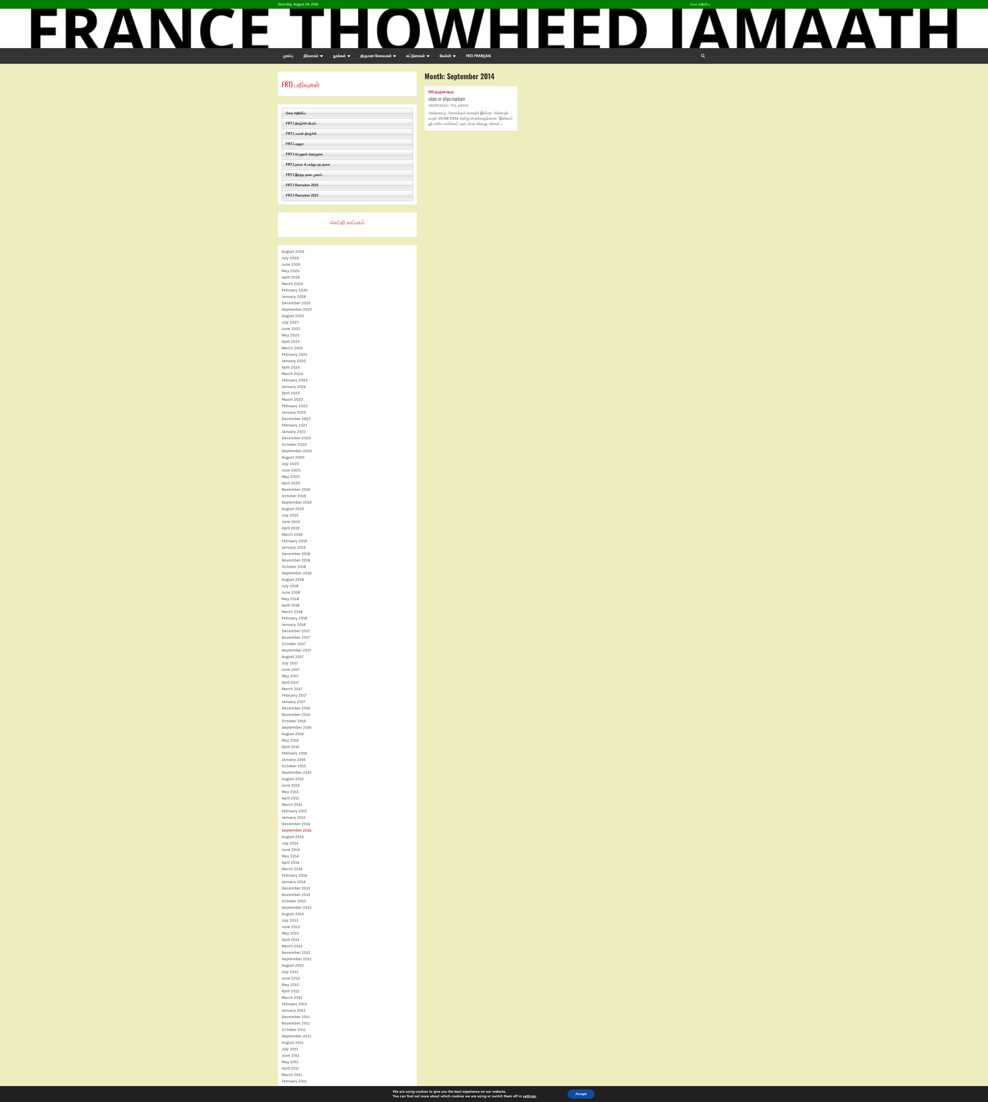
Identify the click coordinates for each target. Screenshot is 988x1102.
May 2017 (290, 676)
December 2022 (296, 418)
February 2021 (294, 425)
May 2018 (290, 599)
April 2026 (291, 277)
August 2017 (292, 656)
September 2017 (296, 650)
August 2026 (293, 251)
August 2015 (293, 779)
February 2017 (294, 695)
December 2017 (296, 631)
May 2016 (290, 740)
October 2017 (294, 644)
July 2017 (290, 663)
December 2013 (296, 888)
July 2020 (290, 463)
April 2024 (291, 367)
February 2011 (294, 1081)
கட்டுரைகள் (415, 56)
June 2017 (290, 669)
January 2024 (294, 386)
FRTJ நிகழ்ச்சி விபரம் (441, 92)
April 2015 (290, 798)
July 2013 (290, 920)
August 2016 (293, 734)
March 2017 (292, 689)
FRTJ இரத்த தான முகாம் (304, 175)
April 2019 (290, 528)
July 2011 (290, 1049)
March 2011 (292, 1074)
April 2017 (290, 682)
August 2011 (292, 1042)
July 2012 (290, 972)
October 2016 (294, 721)
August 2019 (293, 508)
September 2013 (296, 907)
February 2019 (294, 541)
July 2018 (290, 586)
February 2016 (294, 753)
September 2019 (297, 502)
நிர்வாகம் (311, 56)
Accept (581, 1093)
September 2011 (296, 1036)
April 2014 (290, 862)
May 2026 (290, 271)
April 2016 (290, 746)
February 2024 (294, 380)
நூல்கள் (339, 56)
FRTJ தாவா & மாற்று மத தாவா (308, 164)
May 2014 (290, 856)
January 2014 (293, 881)
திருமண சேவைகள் (376, 56)
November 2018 (296, 560)
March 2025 (292, 348)
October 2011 (294, 1029)
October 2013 (294, 901)
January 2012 (294, 1010)
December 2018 (296, 554)
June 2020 (291, 470)
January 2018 (294, 624)
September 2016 (297, 727)
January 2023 (294, 412)
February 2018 (294, 618)
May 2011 (290, 1062)
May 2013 (290, 933)
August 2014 (293, 836)
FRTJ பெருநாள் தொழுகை (304, 154)
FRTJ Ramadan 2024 (302, 185)
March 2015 (292, 804)
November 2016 (296, 714)
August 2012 (293, 965)
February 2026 (295, 290)
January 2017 (293, 701)
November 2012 (296, 952)
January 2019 (294, 547)
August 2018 (293, 579)
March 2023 (292, 399)
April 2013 (290, 939)
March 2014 (292, 869)
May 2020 (290, 476)
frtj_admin (460, 105)
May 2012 (290, 984)
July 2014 (290, 843)
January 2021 (294, 431)
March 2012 (292, 997)
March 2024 (292, 373)
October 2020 (294, 444)
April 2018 (290, 605)
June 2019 (291, 521)
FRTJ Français (478, 56)
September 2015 (296, 772)
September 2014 (296, 830)
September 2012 (297, 959)
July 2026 (290, 258)
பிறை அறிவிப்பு (700, 4)
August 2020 (293, 457)
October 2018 (294, 566)
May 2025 (290, 335)
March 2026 (292, 283)
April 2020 (291, 483)
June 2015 (291, 785)
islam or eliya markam (446, 98)
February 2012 (294, 1004)
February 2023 (294, 406)
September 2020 (297, 451)
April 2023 (291, 393)
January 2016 (294, 759)
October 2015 (294, 766)
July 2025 (290, 322)
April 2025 (291, 341)
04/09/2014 (437, 105)
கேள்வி (445, 56)
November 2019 (296, 489)
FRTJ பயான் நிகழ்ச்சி (301, 134)
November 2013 (296, 894)
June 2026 (291, 264)
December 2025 (296, 303)
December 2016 (296, 708)
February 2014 (294, 875)
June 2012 (291, 978)
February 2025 (294, 354)
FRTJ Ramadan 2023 (302, 195)
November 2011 (296, 1023)
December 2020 (296, 438)
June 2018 (291, 592)
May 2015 (290, 791)
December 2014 (296, 824)
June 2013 (291, 927)
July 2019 (290, 515)
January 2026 (294, 296)
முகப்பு (288, 56)
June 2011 (290, 1055)
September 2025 (297, 309)
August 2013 (293, 914)
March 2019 (292, 534)
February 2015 (294, 811)
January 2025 (294, 361)
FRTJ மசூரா (295, 144)
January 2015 (293, 817)
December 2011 (296, 1017)
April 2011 (290, 1068)
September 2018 (297, 573)
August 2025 (293, 316)
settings (529, 1096)
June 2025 (291, 328)
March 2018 (292, 611)
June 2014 (291, 849)
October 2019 (294, 496)
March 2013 (292, 946)
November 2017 (296, 637)
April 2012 (290, 991)
